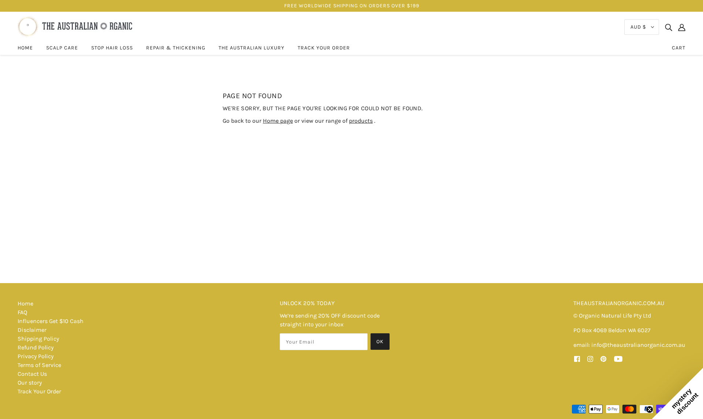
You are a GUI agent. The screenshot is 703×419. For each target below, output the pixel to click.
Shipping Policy (38, 338)
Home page (278, 120)
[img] (668, 27)
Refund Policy (35, 347)
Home (25, 303)
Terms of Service (39, 364)
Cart (678, 48)
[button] (677, 393)
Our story (30, 382)
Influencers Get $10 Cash (50, 321)
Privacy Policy (35, 356)
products (361, 120)
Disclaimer (32, 329)
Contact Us (32, 373)
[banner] (76, 26)
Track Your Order (39, 391)
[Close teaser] (649, 409)
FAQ (22, 312)
